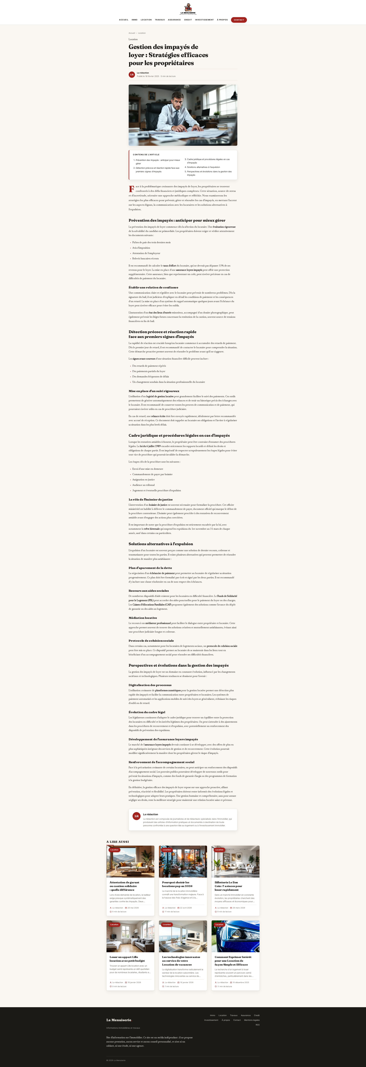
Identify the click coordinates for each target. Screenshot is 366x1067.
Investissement (204, 20)
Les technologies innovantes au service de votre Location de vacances (181, 960)
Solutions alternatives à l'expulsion (203, 167)
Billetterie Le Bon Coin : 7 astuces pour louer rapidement (228, 886)
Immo (135, 20)
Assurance (174, 20)
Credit (188, 20)
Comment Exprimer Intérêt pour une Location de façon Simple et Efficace (233, 960)
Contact (239, 20)
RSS (258, 1025)
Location (146, 20)
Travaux (160, 20)
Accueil (124, 20)
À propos (222, 20)
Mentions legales (252, 1020)
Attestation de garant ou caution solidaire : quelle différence (124, 886)
